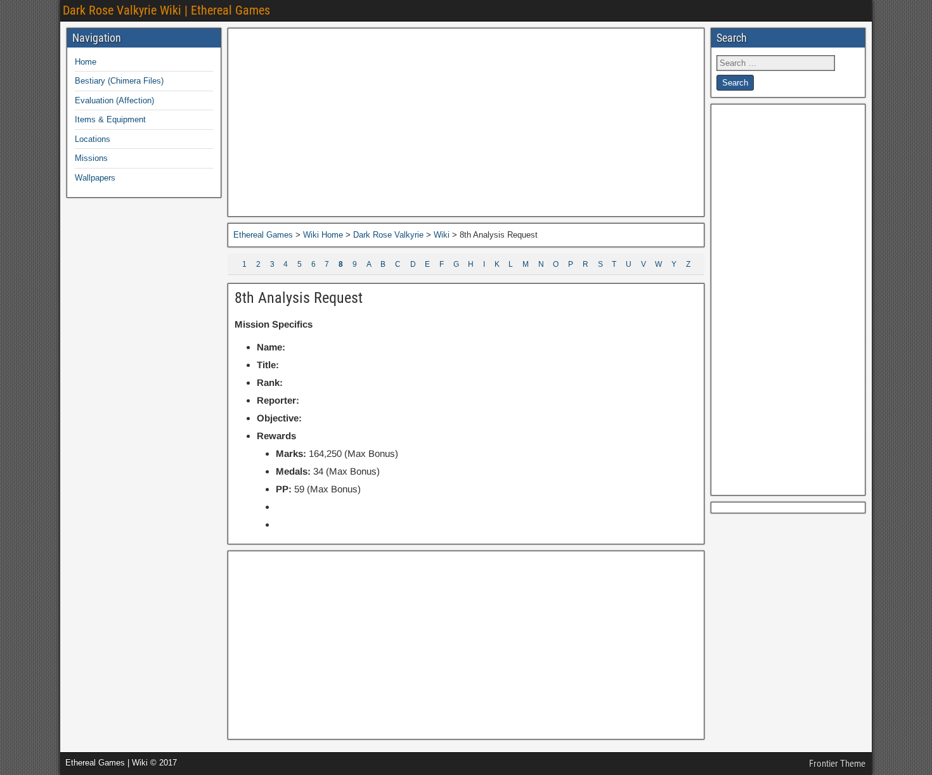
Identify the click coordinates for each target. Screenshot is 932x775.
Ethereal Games (263, 235)
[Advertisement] (466, 122)
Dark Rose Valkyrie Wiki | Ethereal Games (166, 10)
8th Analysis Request (299, 298)
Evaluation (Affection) (114, 100)
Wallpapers (95, 178)
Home (85, 62)
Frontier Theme (837, 763)
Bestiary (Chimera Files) (119, 81)
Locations (92, 139)
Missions (91, 158)
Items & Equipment (110, 119)
